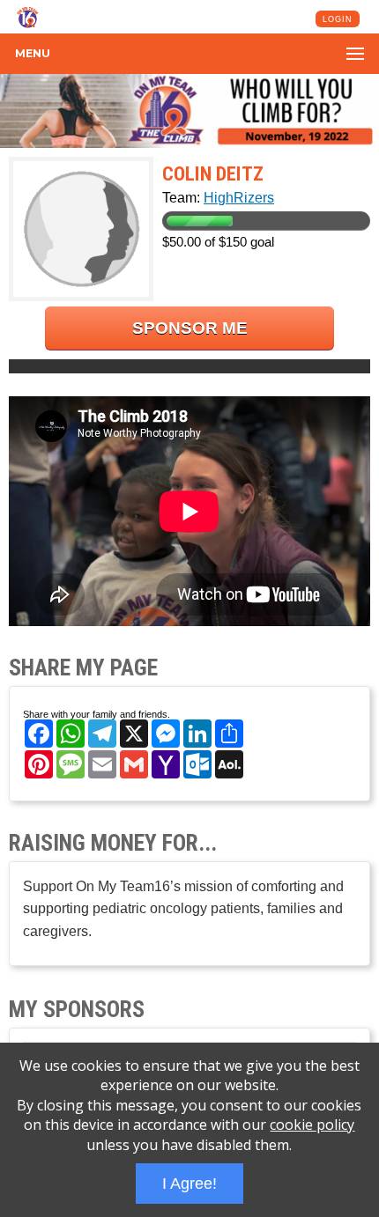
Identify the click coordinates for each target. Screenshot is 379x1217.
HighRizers (239, 197)
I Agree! (189, 1183)
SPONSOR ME (190, 328)
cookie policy (312, 1124)
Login (338, 19)
